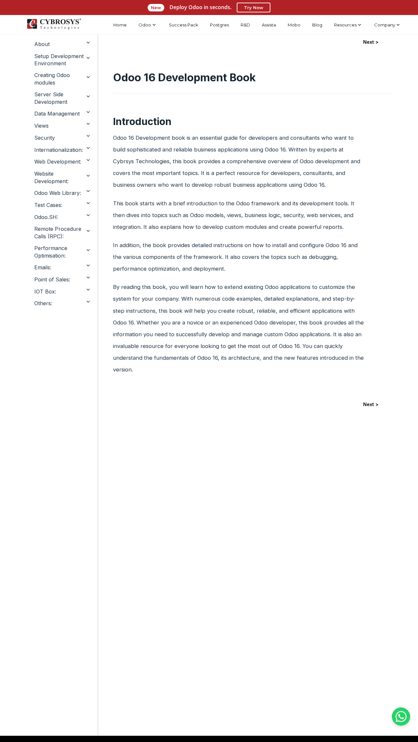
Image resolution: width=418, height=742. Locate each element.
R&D (245, 24)
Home (120, 24)
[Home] (54, 25)
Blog (317, 24)
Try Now (253, 7)
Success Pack (183, 24)
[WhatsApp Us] (401, 716)
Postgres (219, 24)
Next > (370, 42)
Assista (269, 24)
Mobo (294, 24)
